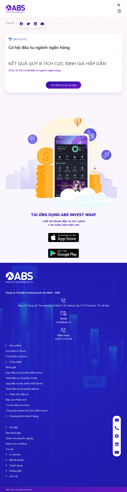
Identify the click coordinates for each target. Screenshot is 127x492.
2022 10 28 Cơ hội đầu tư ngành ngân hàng (35, 70)
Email (63, 318)
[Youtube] (117, 452)
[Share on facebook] (21, 23)
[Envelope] (117, 420)
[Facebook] (117, 436)
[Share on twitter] (28, 23)
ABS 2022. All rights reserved (19, 489)
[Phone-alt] (117, 428)
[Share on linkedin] (35, 23)
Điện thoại (63, 335)
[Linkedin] (117, 444)
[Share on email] (42, 23)
